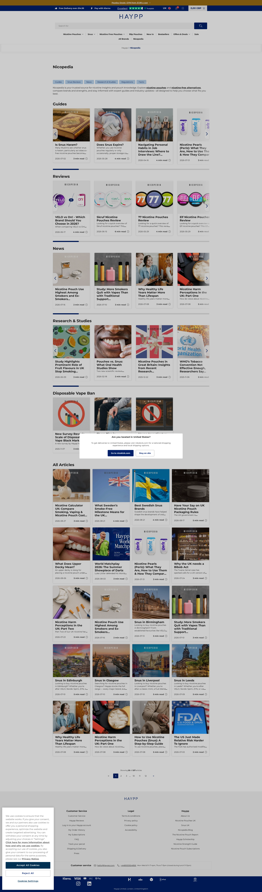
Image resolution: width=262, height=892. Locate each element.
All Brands (124, 39)
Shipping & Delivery (76, 848)
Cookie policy (130, 825)
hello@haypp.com (106, 865)
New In (150, 34)
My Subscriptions (76, 834)
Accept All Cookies (28, 865)
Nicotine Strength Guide (185, 844)
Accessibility (131, 830)
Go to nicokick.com (120, 453)
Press (76, 853)
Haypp (185, 811)
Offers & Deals (180, 34)
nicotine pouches (156, 87)
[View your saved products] (183, 8)
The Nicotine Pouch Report (185, 834)
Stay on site (145, 453)
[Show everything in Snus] (94, 34)
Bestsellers (163, 34)
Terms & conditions (131, 816)
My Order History (76, 830)
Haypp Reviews (76, 820)
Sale (196, 34)
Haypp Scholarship (185, 839)
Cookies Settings (28, 881)
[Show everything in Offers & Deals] (189, 34)
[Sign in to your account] (176, 8)
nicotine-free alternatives (186, 87)
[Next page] (153, 776)
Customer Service (76, 811)
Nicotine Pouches (72, 34)
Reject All (28, 873)
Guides (58, 82)
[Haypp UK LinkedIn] (89, 884)
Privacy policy (131, 820)
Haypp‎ (125, 48)
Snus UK (185, 825)
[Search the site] (200, 26)
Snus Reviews (74, 82)
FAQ (77, 839)
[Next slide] (206, 133)
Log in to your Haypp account (76, 825)
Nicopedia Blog (185, 830)
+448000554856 (128, 865)
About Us (185, 816)
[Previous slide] (55, 133)
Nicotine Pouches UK (185, 820)
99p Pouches (135, 34)
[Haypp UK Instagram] (78, 884)
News (89, 82)
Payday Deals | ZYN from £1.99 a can (130, 3)
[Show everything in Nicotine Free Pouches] (124, 34)
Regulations (127, 82)
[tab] (66, 169)
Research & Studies (106, 82)
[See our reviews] (135, 8)
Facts (141, 82)
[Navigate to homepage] (131, 797)
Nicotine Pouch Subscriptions (185, 848)
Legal (131, 811)
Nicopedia (138, 39)
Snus (90, 34)
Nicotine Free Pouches (111, 34)
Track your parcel (76, 844)
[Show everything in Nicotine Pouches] (82, 34)
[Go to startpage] (131, 16)
